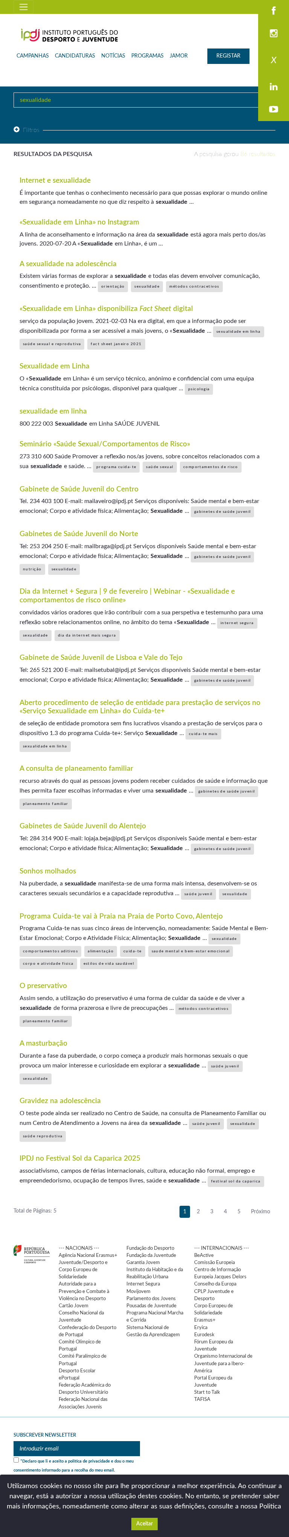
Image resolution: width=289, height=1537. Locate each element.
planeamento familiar (45, 804)
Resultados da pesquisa (53, 154)
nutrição (32, 569)
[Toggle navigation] (23, 7)
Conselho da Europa (215, 1284)
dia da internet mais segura (87, 635)
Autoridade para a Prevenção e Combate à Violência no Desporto (84, 1291)
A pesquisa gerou (234, 154)
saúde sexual (159, 467)
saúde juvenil (198, 894)
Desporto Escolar (77, 1371)
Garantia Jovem (143, 1262)
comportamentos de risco (210, 467)
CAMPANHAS (33, 56)
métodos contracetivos (194, 286)
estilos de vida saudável (109, 964)
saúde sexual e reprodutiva (52, 344)
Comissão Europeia (214, 1262)
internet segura (237, 623)
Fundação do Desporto (150, 1248)
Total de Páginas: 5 (35, 1211)
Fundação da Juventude (151, 1255)
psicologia (199, 389)
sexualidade (147, 286)
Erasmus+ (205, 1320)
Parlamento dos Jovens (151, 1298)
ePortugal (69, 1378)
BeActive (204, 1255)
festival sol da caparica (236, 1181)
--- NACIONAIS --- (79, 1248)
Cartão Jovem (73, 1306)
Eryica (200, 1327)
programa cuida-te (116, 467)
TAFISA (202, 1399)
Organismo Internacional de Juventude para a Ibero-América (223, 1363)
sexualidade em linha (238, 331)
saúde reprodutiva (42, 1136)
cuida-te (132, 951)
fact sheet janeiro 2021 (116, 344)
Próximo (260, 1211)
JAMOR (179, 56)
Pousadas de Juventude (151, 1306)
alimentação (101, 951)
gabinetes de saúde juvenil (222, 512)
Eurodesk (204, 1334)
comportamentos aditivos (50, 951)
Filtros (31, 130)
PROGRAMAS (147, 56)
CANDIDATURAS (75, 56)
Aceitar (144, 1523)
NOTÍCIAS (113, 56)
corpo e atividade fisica (48, 964)
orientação (113, 286)
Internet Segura (143, 1284)
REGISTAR (228, 56)
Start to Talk (207, 1392)
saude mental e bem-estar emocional (191, 951)
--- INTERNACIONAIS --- (221, 1248)
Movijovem (138, 1291)
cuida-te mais (203, 734)
